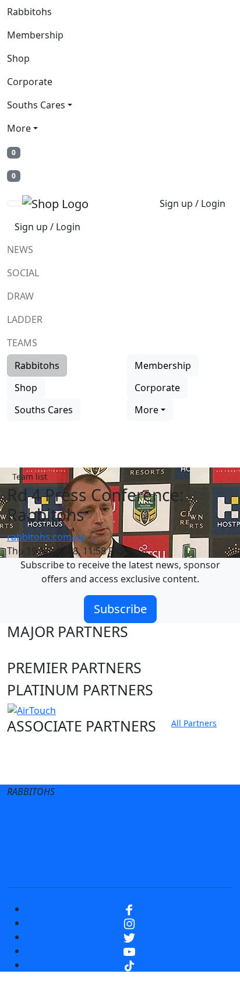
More (19, 128)
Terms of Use (55, 819)
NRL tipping (93, 866)
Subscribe (120, 609)
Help (38, 842)
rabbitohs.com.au (46, 536)
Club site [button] (36, 749)
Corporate (29, 81)
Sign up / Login (192, 203)
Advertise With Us (173, 842)
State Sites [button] (42, 771)
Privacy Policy (132, 819)
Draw (20, 296)
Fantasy (155, 866)
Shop (18, 58)
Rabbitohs (29, 11)
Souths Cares (36, 105)
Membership (35, 35)
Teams (22, 342)
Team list (29, 476)
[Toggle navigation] (14, 203)
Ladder (25, 319)
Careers (198, 819)
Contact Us (91, 842)
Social (23, 272)
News (20, 249)
